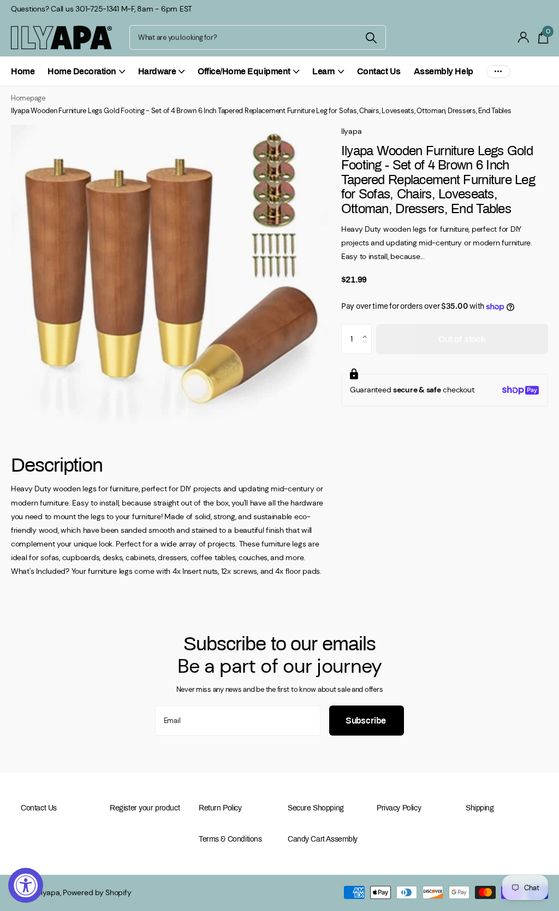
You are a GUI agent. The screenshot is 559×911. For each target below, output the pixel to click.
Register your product (145, 808)
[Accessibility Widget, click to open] (25, 885)
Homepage (28, 98)
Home (22, 71)
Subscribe (367, 720)
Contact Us (379, 71)
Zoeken (371, 37)
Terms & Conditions (230, 839)
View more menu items (498, 71)
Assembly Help (443, 71)
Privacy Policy (399, 808)
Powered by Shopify (97, 892)
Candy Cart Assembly (323, 839)
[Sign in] (524, 37)
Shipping (480, 808)
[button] (367, 329)
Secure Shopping (316, 808)
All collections (86, 77)
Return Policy (220, 808)
